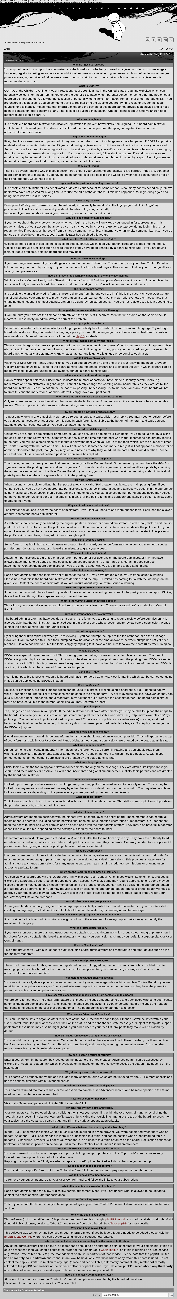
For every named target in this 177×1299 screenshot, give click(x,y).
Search (169, 48)
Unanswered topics (12, 60)
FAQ (160, 48)
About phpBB (118, 1223)
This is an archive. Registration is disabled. (23, 43)
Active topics (24, 60)
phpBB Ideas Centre (17, 1236)
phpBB (80, 336)
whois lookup (109, 1249)
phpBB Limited (115, 1219)
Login (7, 48)
